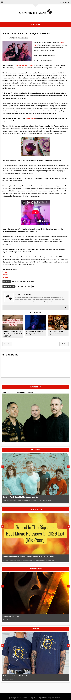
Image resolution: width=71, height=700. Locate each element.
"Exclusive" (15, 281)
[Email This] (20, 38)
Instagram (5, 277)
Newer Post (7, 344)
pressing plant (30, 118)
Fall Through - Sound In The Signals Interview (58, 333)
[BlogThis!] (22, 38)
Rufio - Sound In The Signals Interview (17, 392)
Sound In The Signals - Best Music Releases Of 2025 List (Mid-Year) (12, 334)
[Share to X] (24, 38)
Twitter (4, 272)
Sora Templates (56, 698)
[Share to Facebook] (26, 38)
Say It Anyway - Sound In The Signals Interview (34, 333)
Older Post (63, 344)
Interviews (30, 281)
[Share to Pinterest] (27, 38)
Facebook (5, 275)
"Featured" (23, 281)
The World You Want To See (23, 65)
